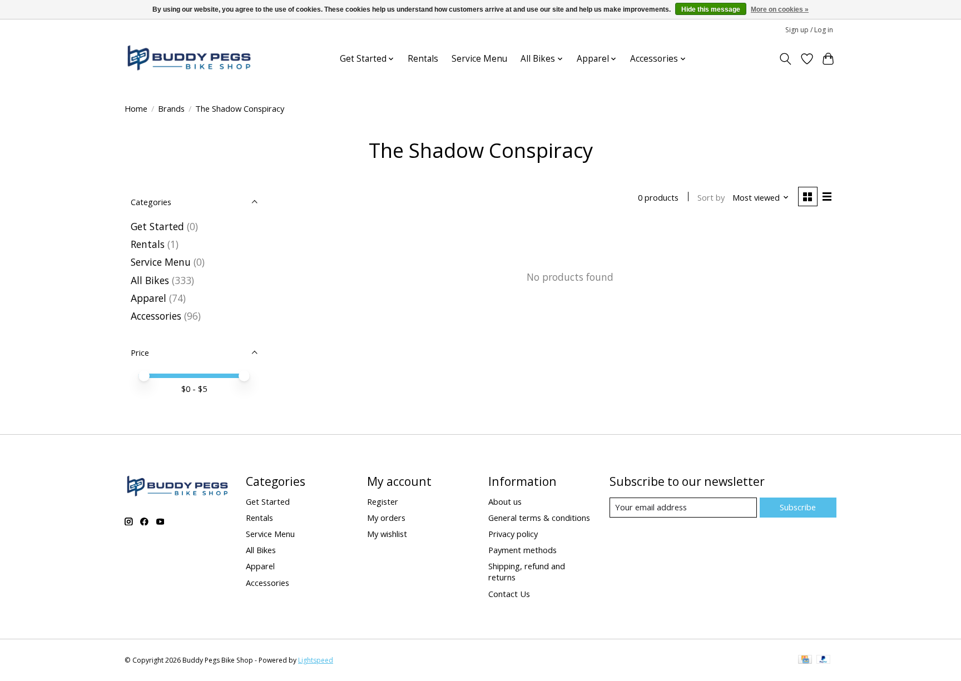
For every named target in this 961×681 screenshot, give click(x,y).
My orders (386, 517)
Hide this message (710, 9)
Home (136, 108)
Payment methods (522, 549)
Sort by (711, 197)
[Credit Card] (805, 660)
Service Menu (479, 58)
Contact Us (509, 593)
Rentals (423, 58)
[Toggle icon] (785, 59)
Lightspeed (315, 660)
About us (505, 501)
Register (382, 501)
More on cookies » (780, 9)
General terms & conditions (539, 517)
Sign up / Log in (809, 29)
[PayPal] (823, 660)
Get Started (157, 226)
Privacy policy (513, 533)
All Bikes (150, 280)
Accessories (156, 315)
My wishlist (387, 533)
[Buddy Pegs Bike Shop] (189, 58)
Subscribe (798, 507)
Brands (171, 108)
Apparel (148, 298)
